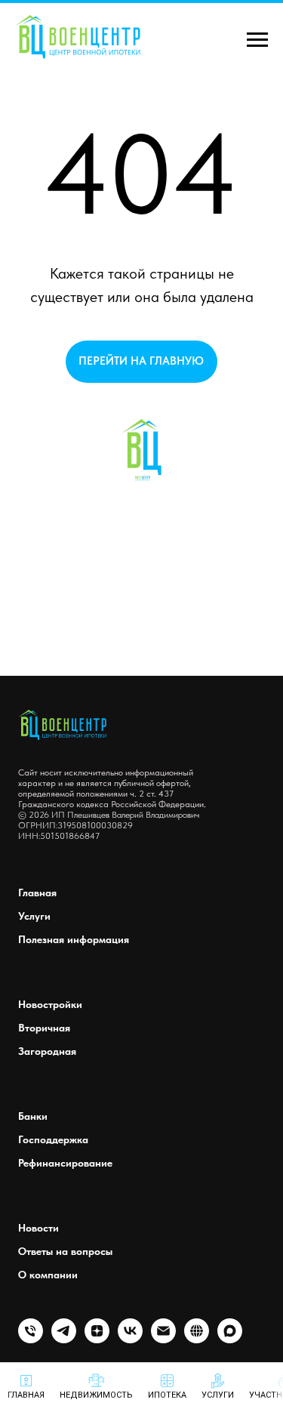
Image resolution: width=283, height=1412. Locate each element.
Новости (38, 1228)
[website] (196, 1339)
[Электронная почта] (163, 1339)
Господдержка (53, 1139)
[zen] (97, 1339)
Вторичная (44, 1028)
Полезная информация (73, 939)
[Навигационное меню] (257, 40)
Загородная (47, 1051)
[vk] (130, 1339)
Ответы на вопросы (65, 1251)
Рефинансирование (65, 1163)
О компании (48, 1275)
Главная (37, 892)
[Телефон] (30, 1339)
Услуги (34, 916)
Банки (33, 1116)
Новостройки (50, 1004)
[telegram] (63, 1339)
